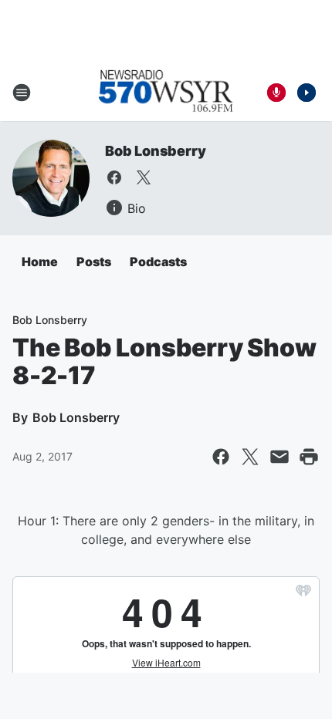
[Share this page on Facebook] (221, 457)
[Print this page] (309, 457)
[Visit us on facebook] (114, 177)
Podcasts (158, 261)
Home (40, 261)
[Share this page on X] (250, 457)
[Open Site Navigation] (21, 92)
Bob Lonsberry (155, 151)
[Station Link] (166, 92)
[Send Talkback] (276, 92)
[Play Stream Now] (306, 92)
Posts (93, 261)
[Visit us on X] (143, 177)
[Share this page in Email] (279, 457)
